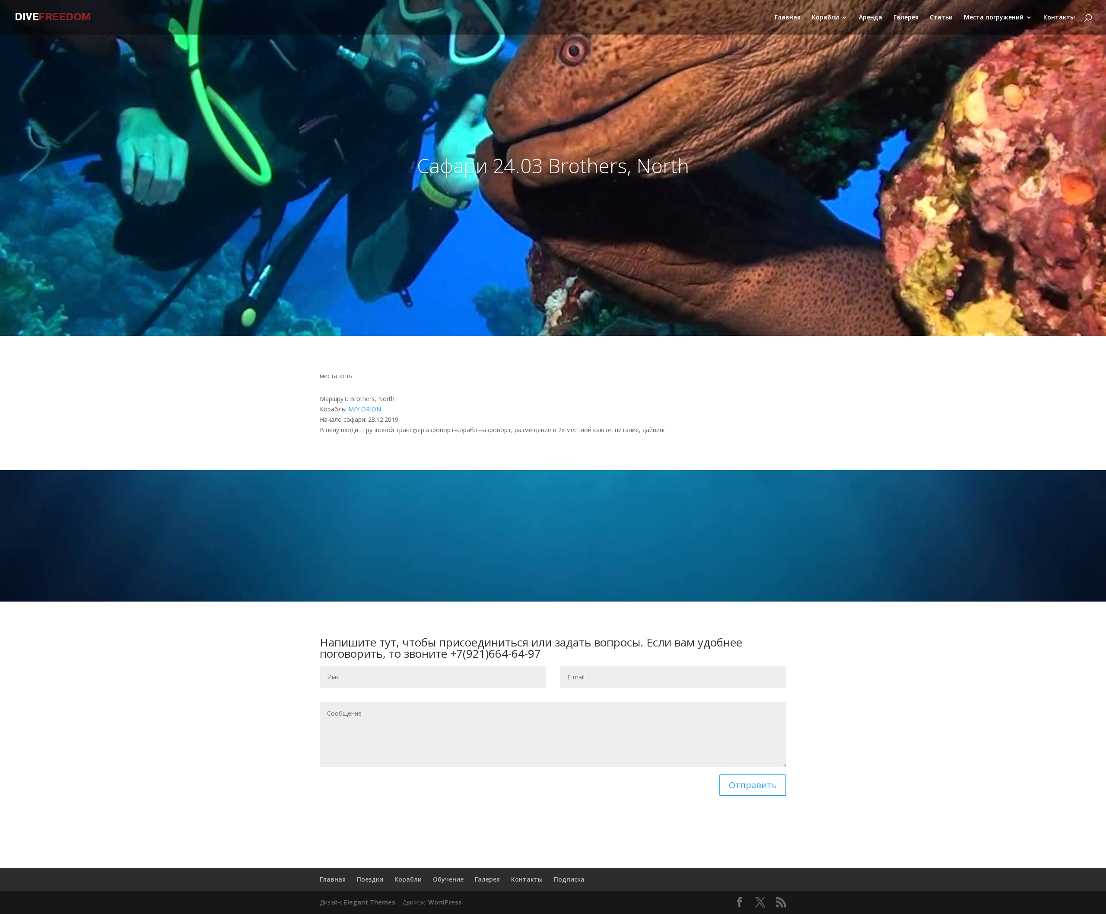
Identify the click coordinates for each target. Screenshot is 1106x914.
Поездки (370, 879)
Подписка (569, 879)
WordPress (445, 902)
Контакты (1059, 17)
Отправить (753, 785)
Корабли (825, 17)
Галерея (905, 17)
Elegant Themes (369, 902)
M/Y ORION (364, 409)
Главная (788, 17)
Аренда (870, 17)
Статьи (941, 17)
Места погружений (993, 17)
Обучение (448, 879)
